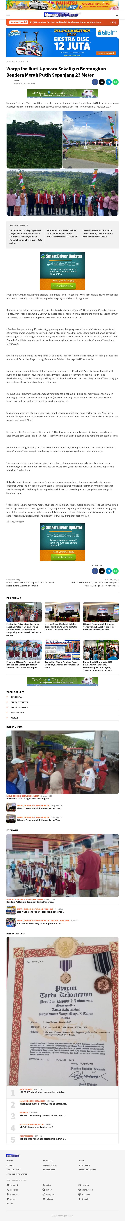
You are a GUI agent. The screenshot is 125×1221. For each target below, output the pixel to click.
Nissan (14, 718)
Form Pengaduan (87, 1169)
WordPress (14, 1194)
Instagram (50, 1194)
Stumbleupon (87, 1190)
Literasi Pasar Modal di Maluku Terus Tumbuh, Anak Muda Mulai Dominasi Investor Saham (62, 233)
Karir (81, 1160)
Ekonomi (17, 796)
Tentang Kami (13, 1169)
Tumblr (49, 1190)
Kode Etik (48, 1160)
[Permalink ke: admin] (9, 81)
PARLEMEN (24, 1113)
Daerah (9, 796)
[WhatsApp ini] (115, 82)
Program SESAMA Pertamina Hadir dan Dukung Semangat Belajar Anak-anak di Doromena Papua (23, 665)
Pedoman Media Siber (16, 1174)
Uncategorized (26, 1089)
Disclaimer (84, 1165)
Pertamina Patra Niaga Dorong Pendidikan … (40, 923)
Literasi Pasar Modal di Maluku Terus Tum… (39, 808)
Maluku (36, 796)
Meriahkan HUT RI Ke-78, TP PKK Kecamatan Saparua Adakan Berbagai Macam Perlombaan (95, 582)
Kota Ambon (27, 796)
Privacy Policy (50, 1165)
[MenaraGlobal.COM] (62, 14)
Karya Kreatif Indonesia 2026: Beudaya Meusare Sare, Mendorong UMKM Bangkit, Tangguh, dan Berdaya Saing (97, 666)
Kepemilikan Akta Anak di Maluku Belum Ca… (43, 1138)
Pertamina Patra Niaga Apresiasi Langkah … (29, 798)
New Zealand (17, 712)
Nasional (55, 921)
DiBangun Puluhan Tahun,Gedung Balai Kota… (44, 1103)
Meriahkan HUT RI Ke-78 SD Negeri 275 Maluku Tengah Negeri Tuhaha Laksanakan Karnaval (30, 582)
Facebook (14, 1185)
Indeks (9, 1160)
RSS (11, 1203)
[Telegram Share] (109, 82)
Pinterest (85, 1185)
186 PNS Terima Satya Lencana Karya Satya (42, 1092)
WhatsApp (14, 1190)
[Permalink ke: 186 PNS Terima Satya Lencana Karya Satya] (62, 1011)
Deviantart (86, 1199)
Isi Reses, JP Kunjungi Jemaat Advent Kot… (42, 1115)
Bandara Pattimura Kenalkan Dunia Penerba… (30, 902)
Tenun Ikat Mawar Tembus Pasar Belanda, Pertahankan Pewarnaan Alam (62, 665)
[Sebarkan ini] (95, 82)
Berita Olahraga (19, 707)
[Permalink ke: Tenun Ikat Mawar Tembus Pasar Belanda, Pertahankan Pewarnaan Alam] (62, 650)
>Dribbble (86, 1194)
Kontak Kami (49, 1169)
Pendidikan (38, 899)
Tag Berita (16, 697)
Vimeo (12, 1199)
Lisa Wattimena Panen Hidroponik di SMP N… (40, 911)
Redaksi (10, 1165)
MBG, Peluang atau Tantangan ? (36, 1127)
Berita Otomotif (19, 702)
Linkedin (49, 1199)
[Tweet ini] (102, 82)
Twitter (49, 1185)
